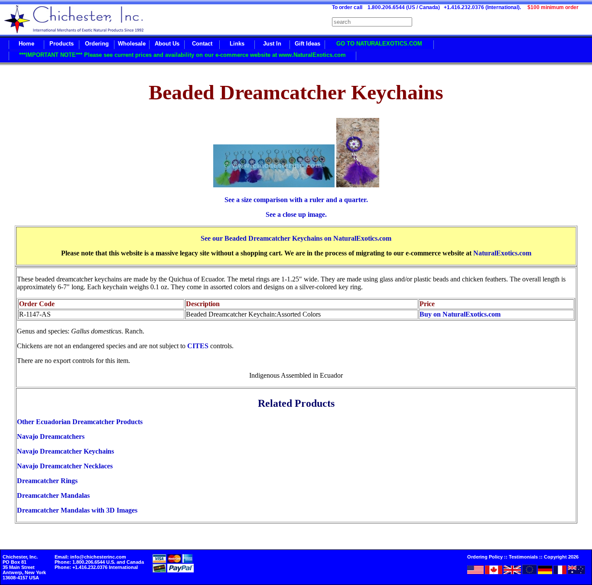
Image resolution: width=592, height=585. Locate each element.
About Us (167, 43)
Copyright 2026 (561, 556)
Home (26, 43)
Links (237, 43)
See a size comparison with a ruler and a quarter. (296, 199)
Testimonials (523, 556)
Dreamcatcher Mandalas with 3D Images (77, 510)
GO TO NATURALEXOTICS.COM (379, 43)
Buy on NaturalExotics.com (460, 314)
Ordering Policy (485, 556)
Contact (202, 43)
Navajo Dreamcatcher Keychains (65, 451)
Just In (272, 43)
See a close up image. (296, 214)
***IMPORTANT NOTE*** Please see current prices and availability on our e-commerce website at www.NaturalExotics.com (182, 55)
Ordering (97, 43)
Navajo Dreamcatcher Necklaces (65, 466)
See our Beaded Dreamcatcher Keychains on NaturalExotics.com (296, 238)
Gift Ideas (307, 43)
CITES (197, 346)
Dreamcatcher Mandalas (53, 495)
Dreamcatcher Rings (47, 480)
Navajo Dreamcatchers (51, 436)
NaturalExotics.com (502, 253)
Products (61, 43)
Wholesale (132, 43)
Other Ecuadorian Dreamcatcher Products (80, 421)
